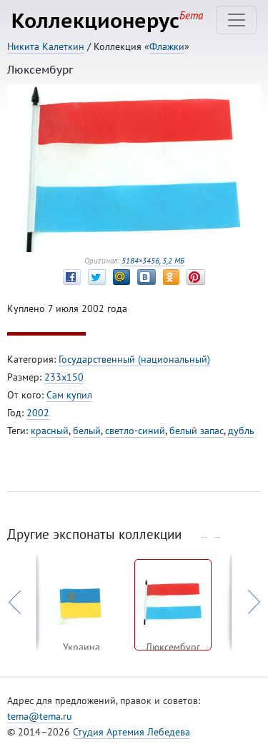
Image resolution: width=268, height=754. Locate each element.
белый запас (196, 430)
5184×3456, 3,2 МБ (152, 261)
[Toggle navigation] (237, 20)
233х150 (64, 377)
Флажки (166, 46)
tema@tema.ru (39, 716)
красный (50, 430)
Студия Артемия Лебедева (131, 731)
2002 (37, 412)
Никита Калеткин (45, 46)
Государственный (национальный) (134, 359)
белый (87, 430)
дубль (241, 430)
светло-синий (135, 430)
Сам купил (69, 394)
